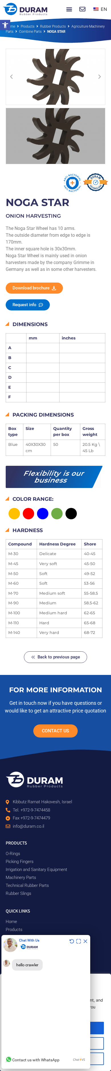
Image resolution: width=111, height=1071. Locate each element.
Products (27, 26)
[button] (5, 25)
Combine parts (30, 32)
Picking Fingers (20, 861)
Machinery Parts (21, 877)
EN (103, 9)
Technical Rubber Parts (27, 885)
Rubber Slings (18, 893)
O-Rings (13, 853)
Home (10, 26)
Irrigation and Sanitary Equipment (36, 869)
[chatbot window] (45, 1002)
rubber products (53, 26)
